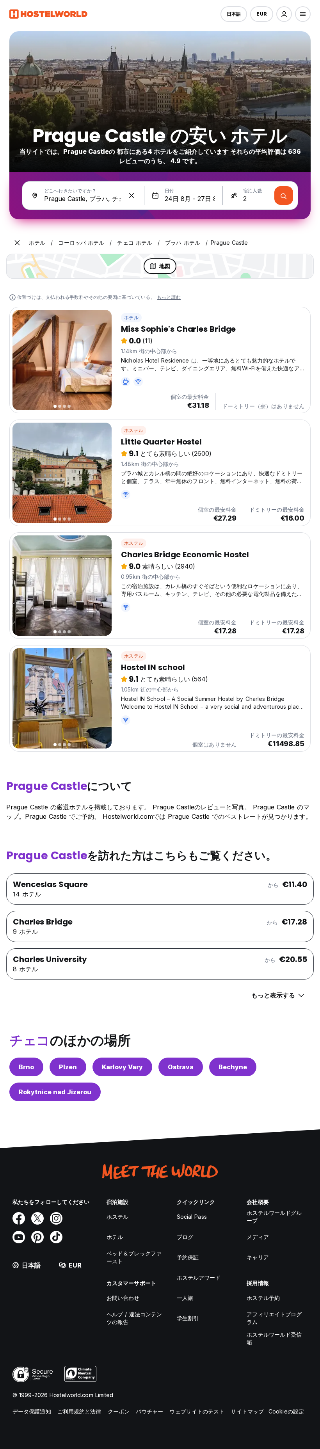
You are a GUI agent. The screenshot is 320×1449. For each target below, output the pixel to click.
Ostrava (181, 1067)
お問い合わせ (123, 1297)
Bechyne (233, 1067)
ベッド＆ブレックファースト (134, 1257)
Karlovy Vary (122, 1067)
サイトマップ (247, 1411)
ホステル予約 (263, 1297)
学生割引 (188, 1318)
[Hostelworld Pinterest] (37, 1237)
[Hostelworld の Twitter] (37, 1218)
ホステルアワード (199, 1277)
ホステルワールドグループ (274, 1216)
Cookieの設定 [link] (286, 1411)
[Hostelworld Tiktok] (56, 1237)
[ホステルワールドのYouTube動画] (18, 1237)
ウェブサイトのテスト (196, 1411)
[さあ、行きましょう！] (283, 195)
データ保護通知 (31, 1411)
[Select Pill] (284, 14)
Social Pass (192, 1216)
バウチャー (150, 1411)
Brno (26, 1067)
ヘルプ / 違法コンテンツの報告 (134, 1318)
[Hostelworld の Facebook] (18, 1218)
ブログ (185, 1237)
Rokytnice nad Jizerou (55, 1092)
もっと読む (169, 297)
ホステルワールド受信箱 (274, 1338)
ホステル (133, 430)
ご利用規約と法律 (79, 1411)
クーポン (119, 1411)
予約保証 (188, 1257)
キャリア (257, 1257)
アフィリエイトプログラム (274, 1318)
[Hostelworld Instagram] (56, 1218)
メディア (257, 1237)
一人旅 (185, 1297)
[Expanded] (17, 242)
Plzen (68, 1067)
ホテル (131, 317)
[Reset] (131, 195)
